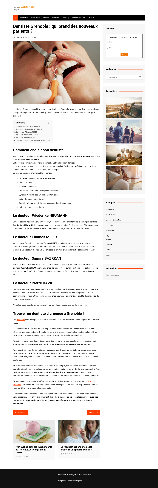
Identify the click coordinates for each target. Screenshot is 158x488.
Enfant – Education (51, 17)
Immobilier (76, 17)
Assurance (24, 17)
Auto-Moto (35, 17)
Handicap (66, 17)
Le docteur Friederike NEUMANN (29, 129)
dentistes (21, 319)
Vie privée (62, 480)
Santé (91, 17)
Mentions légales (75, 480)
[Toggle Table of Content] (47, 123)
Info (85, 17)
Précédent (22, 412)
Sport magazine (112, 275)
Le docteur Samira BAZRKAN (27, 135)
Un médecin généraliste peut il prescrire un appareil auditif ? (76, 448)
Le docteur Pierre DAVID (25, 138)
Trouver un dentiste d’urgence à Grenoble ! (33, 140)
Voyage (109, 255)
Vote (124, 55)
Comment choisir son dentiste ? (29, 126)
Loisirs (108, 239)
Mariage (109, 244)
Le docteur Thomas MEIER (26, 132)
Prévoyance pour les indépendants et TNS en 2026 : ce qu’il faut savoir (33, 449)
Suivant (92, 412)
